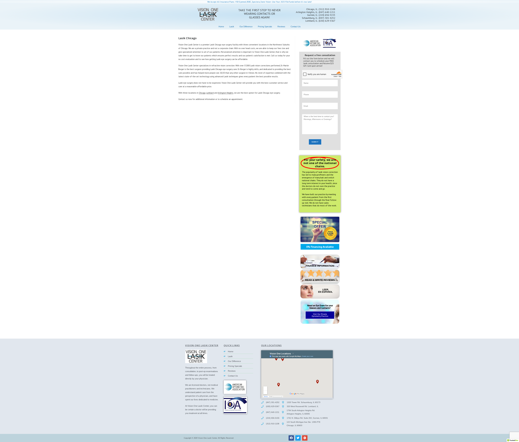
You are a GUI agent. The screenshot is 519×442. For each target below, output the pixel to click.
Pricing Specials (265, 26)
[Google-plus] (304, 438)
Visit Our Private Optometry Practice (320, 315)
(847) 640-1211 (327, 12)
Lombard (210, 93)
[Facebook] (291, 438)
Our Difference (245, 26)
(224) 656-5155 (327, 14)
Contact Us (296, 26)
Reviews (281, 26)
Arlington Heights (225, 93)
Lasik (231, 26)
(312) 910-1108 (327, 9)
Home (221, 26)
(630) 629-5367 (326, 20)
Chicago (202, 93)
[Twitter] (298, 438)
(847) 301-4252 (326, 17)
